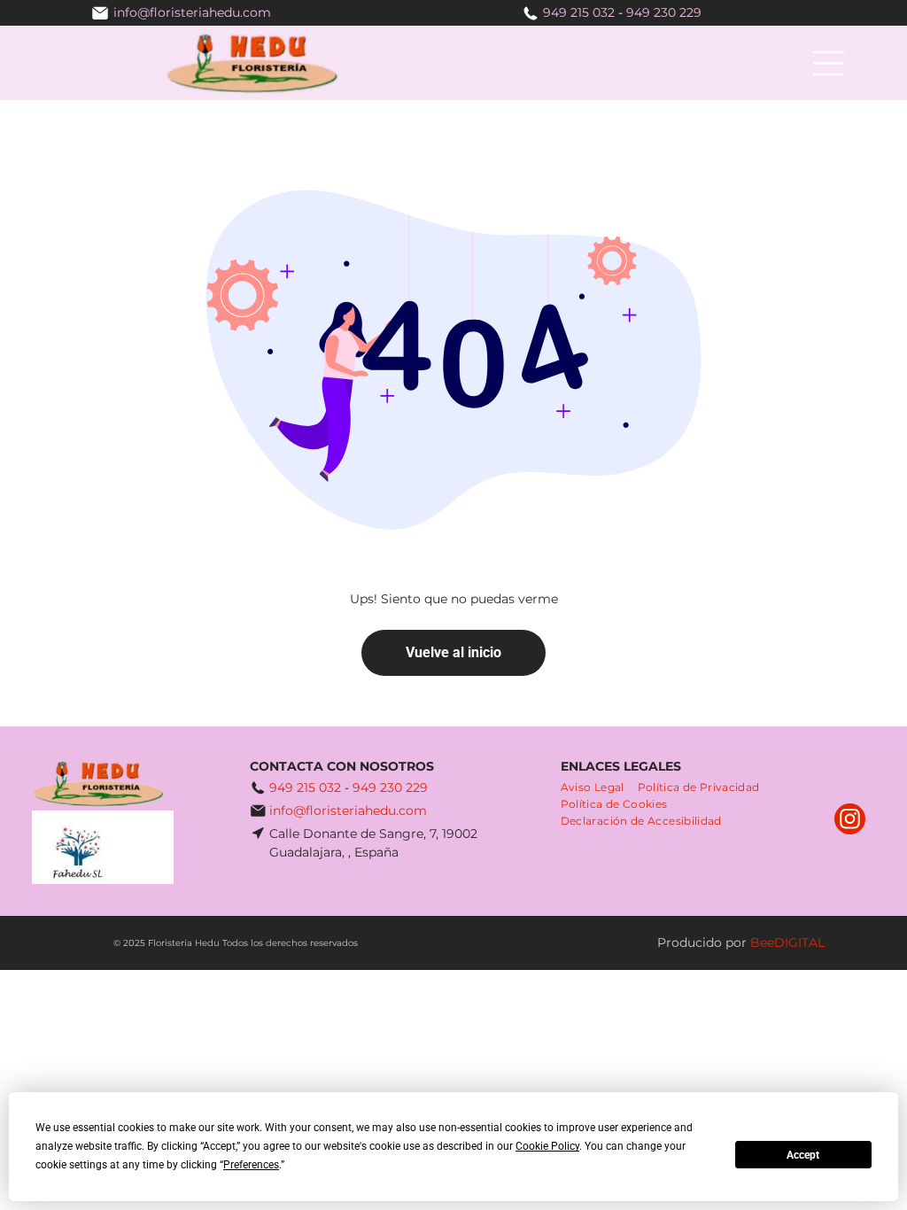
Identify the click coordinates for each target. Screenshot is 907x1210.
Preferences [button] (251, 1165)
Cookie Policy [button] (547, 1146)
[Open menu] (828, 63)
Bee (762, 942)
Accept (803, 1155)
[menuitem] (599, 787)
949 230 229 (664, 12)
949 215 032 (579, 12)
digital (799, 942)
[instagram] (849, 821)
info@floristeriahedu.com (348, 810)
